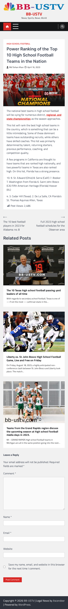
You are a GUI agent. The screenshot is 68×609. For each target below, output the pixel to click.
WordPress (24, 605)
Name (7, 517)
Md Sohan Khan (16, 67)
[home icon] (7, 26)
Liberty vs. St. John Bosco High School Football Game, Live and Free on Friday (34, 358)
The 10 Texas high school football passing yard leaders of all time (34, 292)
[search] (62, 26)
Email (7, 533)
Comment (9, 473)
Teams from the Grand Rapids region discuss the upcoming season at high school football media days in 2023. (32, 431)
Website (7, 549)
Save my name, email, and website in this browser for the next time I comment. (36, 566)
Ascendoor (59, 601)
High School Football (18, 44)
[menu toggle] (15, 26)
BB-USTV (34, 14)
